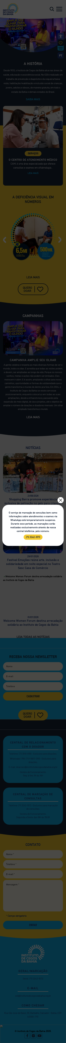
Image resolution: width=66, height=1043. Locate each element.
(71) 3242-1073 (33, 537)
